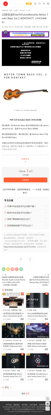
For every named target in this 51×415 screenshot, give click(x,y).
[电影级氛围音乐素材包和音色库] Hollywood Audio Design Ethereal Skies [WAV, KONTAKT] (13, 345)
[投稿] (35, 3)
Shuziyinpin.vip (24, 411)
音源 (34, 27)
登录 (27, 393)
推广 (47, 27)
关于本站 (9, 405)
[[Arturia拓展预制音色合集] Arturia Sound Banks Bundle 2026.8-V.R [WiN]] (37, 300)
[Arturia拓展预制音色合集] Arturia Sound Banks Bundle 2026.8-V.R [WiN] (37, 314)
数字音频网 (5, 3)
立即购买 (25, 180)
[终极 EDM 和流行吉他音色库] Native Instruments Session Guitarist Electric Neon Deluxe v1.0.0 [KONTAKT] (37, 345)
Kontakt (20, 27)
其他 (30, 310)
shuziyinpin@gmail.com (26, 409)
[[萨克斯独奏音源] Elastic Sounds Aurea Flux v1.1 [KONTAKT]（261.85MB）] (13, 360)
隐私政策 (17, 405)
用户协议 (25, 405)
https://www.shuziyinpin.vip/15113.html (20, 247)
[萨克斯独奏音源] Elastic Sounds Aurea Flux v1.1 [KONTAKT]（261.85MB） (12, 375)
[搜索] (39, 3)
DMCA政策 (33, 405)
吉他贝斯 (27, 27)
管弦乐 (13, 370)
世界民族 (14, 310)
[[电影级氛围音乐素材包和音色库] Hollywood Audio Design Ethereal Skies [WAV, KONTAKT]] (13, 330)
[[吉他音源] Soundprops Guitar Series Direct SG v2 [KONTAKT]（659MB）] (37, 360)
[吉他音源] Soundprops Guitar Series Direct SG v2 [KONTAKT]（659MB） (37, 375)
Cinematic (8, 340)
